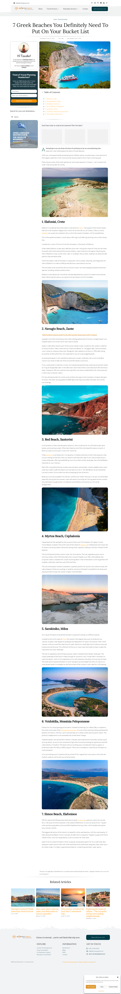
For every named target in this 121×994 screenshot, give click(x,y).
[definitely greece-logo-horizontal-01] (24, 7)
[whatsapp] (106, 3)
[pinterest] (98, 3)
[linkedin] (104, 3)
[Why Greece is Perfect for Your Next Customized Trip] (73, 889)
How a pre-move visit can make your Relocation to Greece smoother (47, 911)
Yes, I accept (90, 986)
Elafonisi (45, 233)
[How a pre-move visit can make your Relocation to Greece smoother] (48, 889)
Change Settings (113, 986)
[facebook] (92, 3)
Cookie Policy (101, 990)
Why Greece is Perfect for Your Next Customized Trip (72, 911)
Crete (81, 228)
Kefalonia (83, 545)
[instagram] (95, 3)
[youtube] (101, 3)
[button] (118, 977)
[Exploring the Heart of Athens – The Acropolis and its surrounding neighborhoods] (98, 889)
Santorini (49, 455)
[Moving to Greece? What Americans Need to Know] (23, 889)
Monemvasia (81, 820)
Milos (64, 639)
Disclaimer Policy (74, 962)
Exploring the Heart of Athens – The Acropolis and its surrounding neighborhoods (96, 912)
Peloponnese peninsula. (69, 730)
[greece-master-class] (24, 121)
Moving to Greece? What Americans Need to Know (22, 910)
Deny (102, 986)
